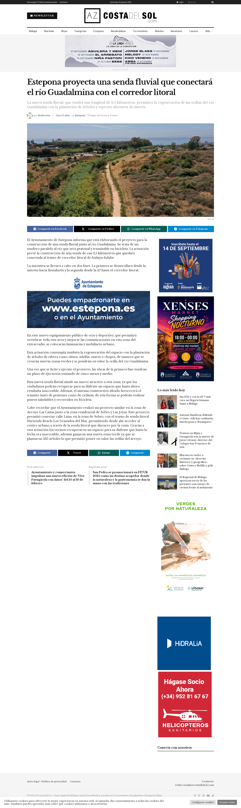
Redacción (44, 115)
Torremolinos (140, 31)
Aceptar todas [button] (227, 802)
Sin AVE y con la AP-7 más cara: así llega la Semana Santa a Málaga (195, 400)
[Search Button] (212, 2)
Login (181, 2)
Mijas (64, 31)
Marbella (49, 31)
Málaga (33, 31)
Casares (193, 31)
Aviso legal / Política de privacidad (42, 2)
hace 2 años (63, 115)
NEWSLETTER (43, 15)
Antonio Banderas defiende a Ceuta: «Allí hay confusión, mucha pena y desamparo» (197, 418)
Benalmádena (118, 31)
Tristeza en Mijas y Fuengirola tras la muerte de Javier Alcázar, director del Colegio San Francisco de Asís (197, 440)
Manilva (159, 31)
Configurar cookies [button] (203, 802)
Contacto (63, 2)
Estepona (98, 31)
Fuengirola (80, 31)
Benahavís (176, 31)
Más (207, 31)
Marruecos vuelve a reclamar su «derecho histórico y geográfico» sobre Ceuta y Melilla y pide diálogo (196, 462)
